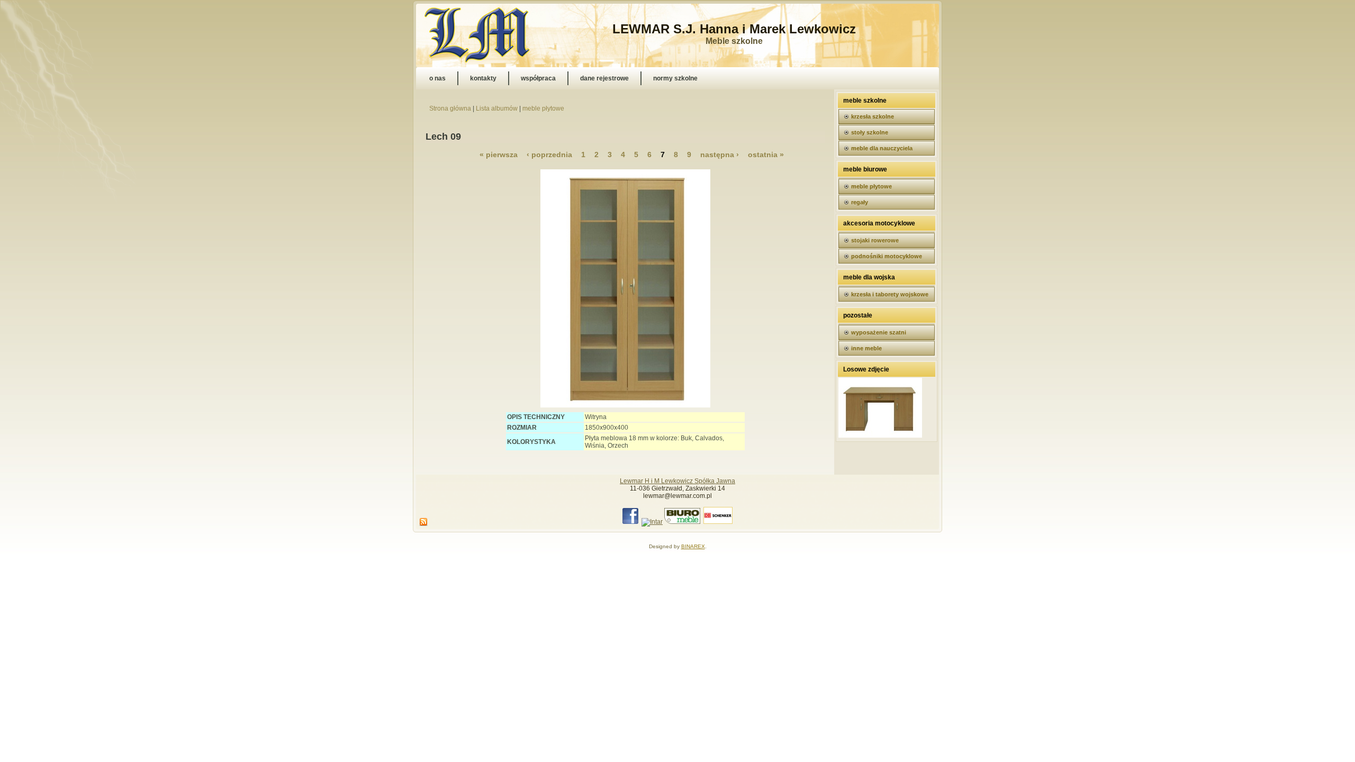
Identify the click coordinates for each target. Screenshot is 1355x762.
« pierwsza (499, 154)
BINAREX (693, 546)
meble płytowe (543, 108)
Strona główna (450, 108)
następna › (719, 154)
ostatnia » (766, 154)
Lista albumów (497, 108)
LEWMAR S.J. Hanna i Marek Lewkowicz (734, 29)
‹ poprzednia (549, 154)
